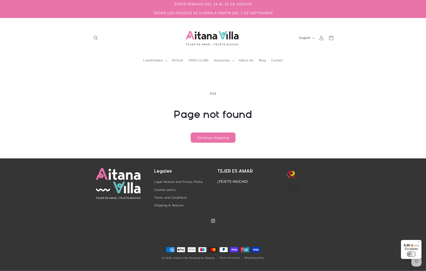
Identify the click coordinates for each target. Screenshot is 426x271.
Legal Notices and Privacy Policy (178, 182)
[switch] (411, 254)
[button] (96, 38)
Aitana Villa (181, 258)
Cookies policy (165, 190)
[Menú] (419, 242)
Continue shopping (213, 138)
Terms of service (229, 257)
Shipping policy (254, 257)
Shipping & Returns (169, 205)
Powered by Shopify (202, 258)
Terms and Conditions (170, 197)
